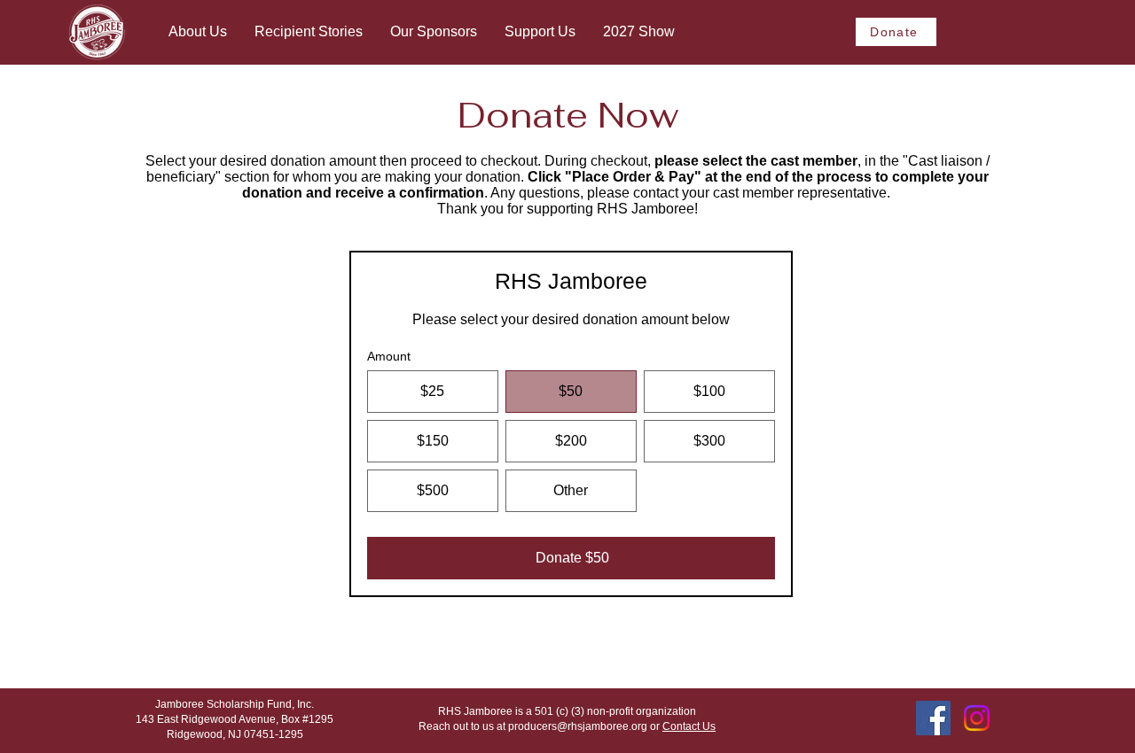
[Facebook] (933, 718)
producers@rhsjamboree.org (577, 726)
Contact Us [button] (689, 726)
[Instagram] (976, 718)
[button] (197, 32)
